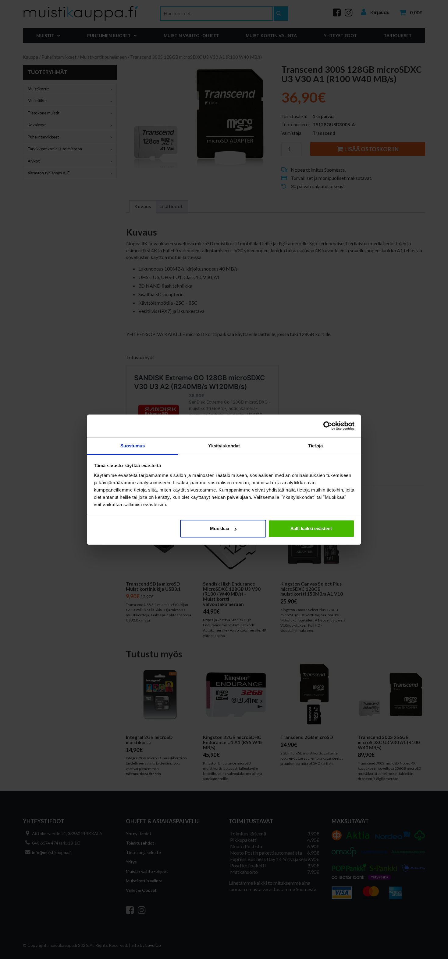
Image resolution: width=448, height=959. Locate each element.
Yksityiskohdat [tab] (224, 445)
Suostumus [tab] (132, 445)
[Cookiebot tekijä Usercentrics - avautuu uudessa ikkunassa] (327, 425)
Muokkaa (219, 528)
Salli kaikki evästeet (311, 528)
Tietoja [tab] (315, 445)
